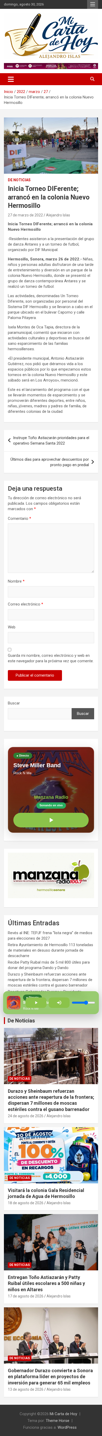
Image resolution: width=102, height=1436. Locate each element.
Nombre (16, 581)
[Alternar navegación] (11, 79)
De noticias (19, 180)
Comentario (19, 518)
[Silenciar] (59, 1002)
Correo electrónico (25, 604)
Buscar (14, 703)
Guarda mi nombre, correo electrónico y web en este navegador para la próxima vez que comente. (51, 658)
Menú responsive (92, 4)
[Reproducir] (51, 820)
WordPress (67, 1427)
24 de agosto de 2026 (25, 1116)
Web (11, 627)
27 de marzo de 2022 (25, 215)
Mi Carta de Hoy (63, 1414)
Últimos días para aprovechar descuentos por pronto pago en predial (49, 462)
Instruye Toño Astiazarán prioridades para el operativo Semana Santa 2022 (51, 440)
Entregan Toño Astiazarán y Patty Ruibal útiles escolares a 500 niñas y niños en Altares (46, 1283)
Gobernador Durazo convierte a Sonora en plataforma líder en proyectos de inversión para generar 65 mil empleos (50, 1376)
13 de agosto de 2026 (25, 1389)
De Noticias (21, 1020)
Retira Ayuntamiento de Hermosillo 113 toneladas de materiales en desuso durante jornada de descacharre (50, 950)
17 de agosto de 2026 (25, 1296)
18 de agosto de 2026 (25, 1203)
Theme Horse (57, 1420)
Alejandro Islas (58, 215)
